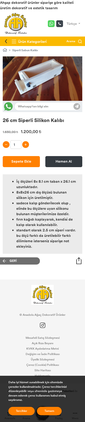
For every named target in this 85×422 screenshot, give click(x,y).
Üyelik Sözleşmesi (42, 359)
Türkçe (72, 24)
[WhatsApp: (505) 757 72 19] (52, 23)
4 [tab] (48, 95)
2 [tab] (41, 95)
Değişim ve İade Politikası (43, 354)
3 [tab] (44, 95)
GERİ (13, 261)
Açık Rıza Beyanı (42, 343)
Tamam (49, 411)
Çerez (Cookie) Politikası (42, 365)
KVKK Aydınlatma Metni (42, 349)
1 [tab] (37, 95)
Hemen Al (64, 161)
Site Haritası (42, 370)
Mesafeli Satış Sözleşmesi (43, 338)
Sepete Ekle (21, 161)
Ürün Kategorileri (32, 41)
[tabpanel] (42, 78)
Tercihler (21, 411)
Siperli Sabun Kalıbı (25, 50)
